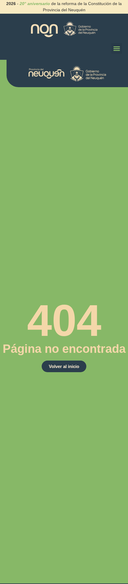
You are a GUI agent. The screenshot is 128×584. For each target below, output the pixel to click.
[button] (116, 48)
